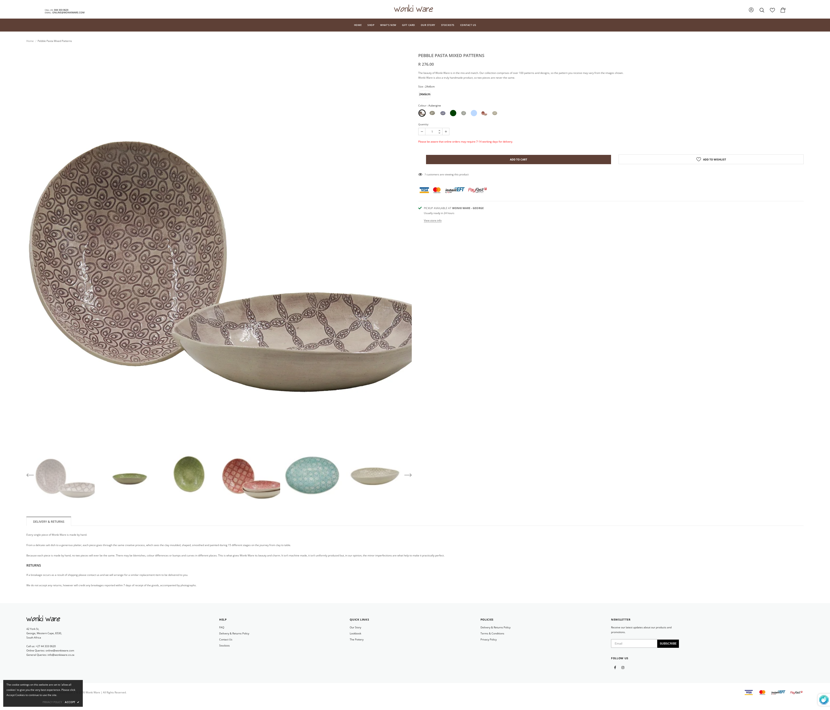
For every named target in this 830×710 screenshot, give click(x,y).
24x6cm (424, 94)
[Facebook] (615, 667)
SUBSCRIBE (668, 644)
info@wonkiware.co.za (61, 655)
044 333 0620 (61, 9)
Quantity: (423, 124)
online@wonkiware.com (68, 12)
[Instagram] (623, 667)
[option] (219, 246)
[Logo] (413, 9)
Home (30, 41)
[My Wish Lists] (772, 12)
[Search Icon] (762, 10)
